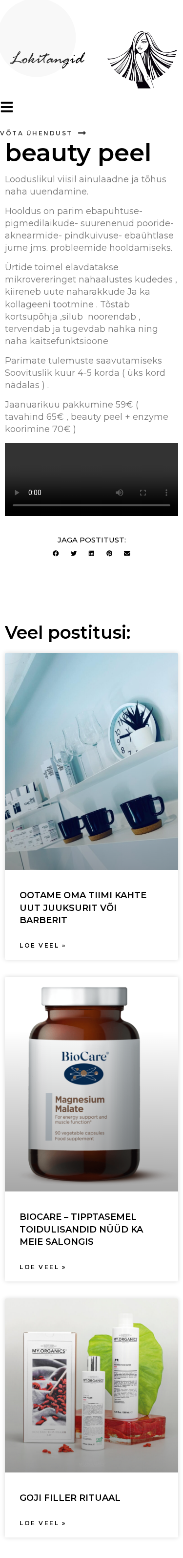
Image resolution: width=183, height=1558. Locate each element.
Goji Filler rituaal (70, 1498)
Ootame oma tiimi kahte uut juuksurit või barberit (83, 907)
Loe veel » (43, 945)
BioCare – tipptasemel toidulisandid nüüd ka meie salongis (81, 1229)
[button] (55, 553)
